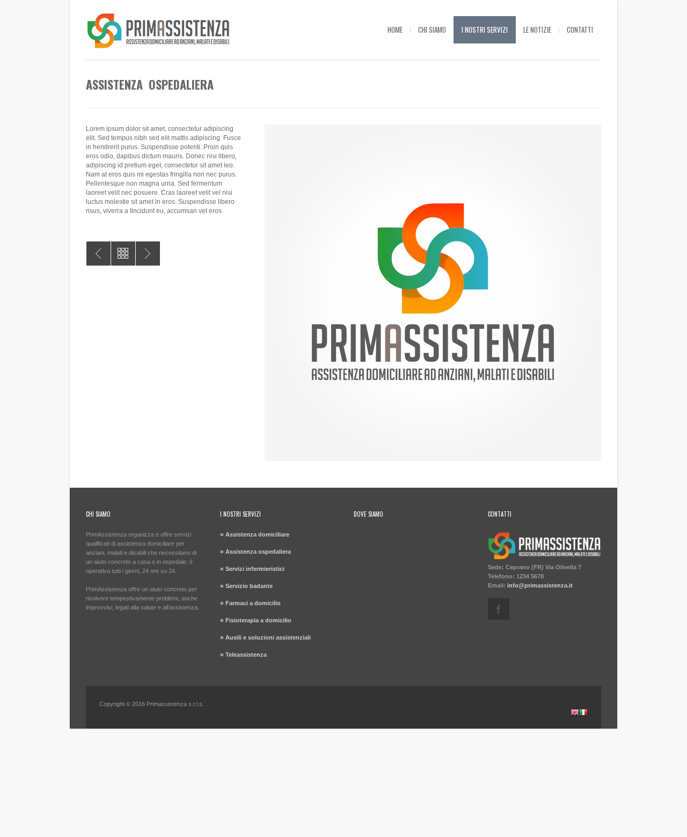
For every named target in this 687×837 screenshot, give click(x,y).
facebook (498, 609)
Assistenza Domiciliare (148, 253)
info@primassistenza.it (540, 585)
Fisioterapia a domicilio (258, 620)
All (123, 253)
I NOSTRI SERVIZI (485, 29)
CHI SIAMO (432, 29)
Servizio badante (249, 586)
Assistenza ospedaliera (258, 551)
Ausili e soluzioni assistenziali (268, 637)
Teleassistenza (246, 654)
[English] (575, 713)
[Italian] (583, 713)
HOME (395, 29)
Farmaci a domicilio (253, 603)
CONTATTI (580, 29)
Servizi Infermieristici (98, 253)
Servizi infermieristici (254, 569)
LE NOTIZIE (537, 29)
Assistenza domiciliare (257, 534)
